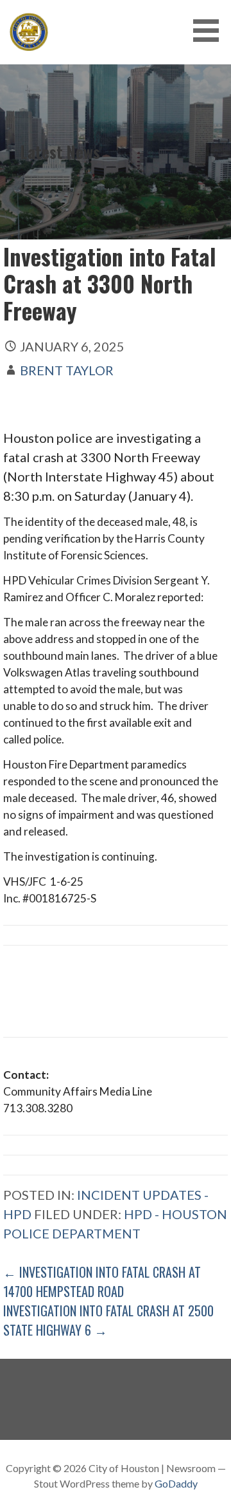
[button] (210, 31)
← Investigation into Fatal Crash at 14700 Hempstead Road (102, 1281)
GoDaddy (176, 1483)
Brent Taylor (67, 370)
